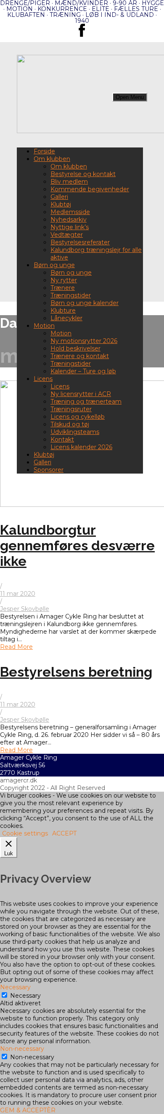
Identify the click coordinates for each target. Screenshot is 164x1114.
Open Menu (130, 97)
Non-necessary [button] (22, 1048)
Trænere (62, 288)
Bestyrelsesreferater (80, 242)
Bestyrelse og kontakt (83, 174)
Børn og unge (54, 265)
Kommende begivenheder (89, 189)
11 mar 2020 (17, 593)
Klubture (63, 310)
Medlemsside (70, 212)
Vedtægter (66, 234)
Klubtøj (60, 204)
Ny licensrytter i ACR (80, 394)
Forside (44, 151)
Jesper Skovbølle (24, 609)
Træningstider (70, 295)
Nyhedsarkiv (68, 219)
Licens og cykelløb (77, 416)
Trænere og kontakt (79, 356)
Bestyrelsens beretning (76, 672)
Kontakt (62, 439)
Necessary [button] (15, 987)
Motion (44, 325)
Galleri (59, 197)
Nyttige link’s (69, 227)
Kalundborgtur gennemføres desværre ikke (77, 545)
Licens (43, 379)
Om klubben (52, 159)
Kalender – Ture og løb (83, 371)
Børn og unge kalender (84, 303)
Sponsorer (48, 470)
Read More (16, 647)
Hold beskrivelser (75, 348)
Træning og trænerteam (86, 401)
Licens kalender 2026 (81, 447)
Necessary (25, 995)
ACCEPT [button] (64, 833)
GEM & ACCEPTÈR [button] (28, 1110)
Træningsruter (71, 409)
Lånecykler (66, 318)
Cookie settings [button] (25, 833)
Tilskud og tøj (69, 424)
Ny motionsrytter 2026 (83, 341)
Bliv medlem (69, 181)
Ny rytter (63, 280)
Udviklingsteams (74, 432)
